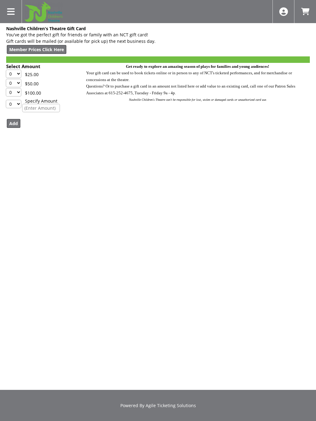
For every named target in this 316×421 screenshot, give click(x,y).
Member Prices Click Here (36, 49)
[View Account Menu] (283, 11)
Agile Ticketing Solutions (171, 405)
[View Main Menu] (11, 11)
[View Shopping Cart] (305, 11)
